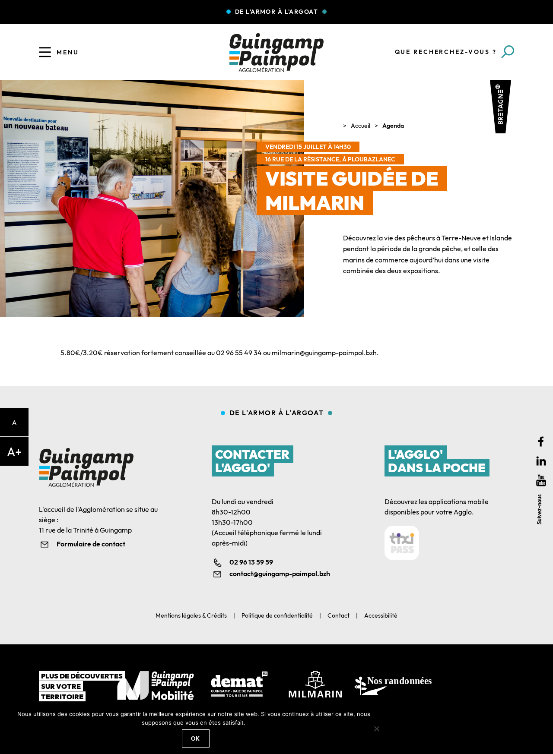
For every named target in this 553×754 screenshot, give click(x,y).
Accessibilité (380, 615)
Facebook (541, 441)
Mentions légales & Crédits (191, 615)
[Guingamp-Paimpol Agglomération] (276, 52)
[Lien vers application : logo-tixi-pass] (402, 543)
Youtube (541, 480)
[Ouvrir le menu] (45, 52)
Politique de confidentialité (277, 615)
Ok (195, 738)
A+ (14, 451)
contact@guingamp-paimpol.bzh (279, 573)
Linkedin (541, 461)
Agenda (393, 125)
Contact (338, 615)
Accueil (360, 125)
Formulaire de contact (91, 543)
